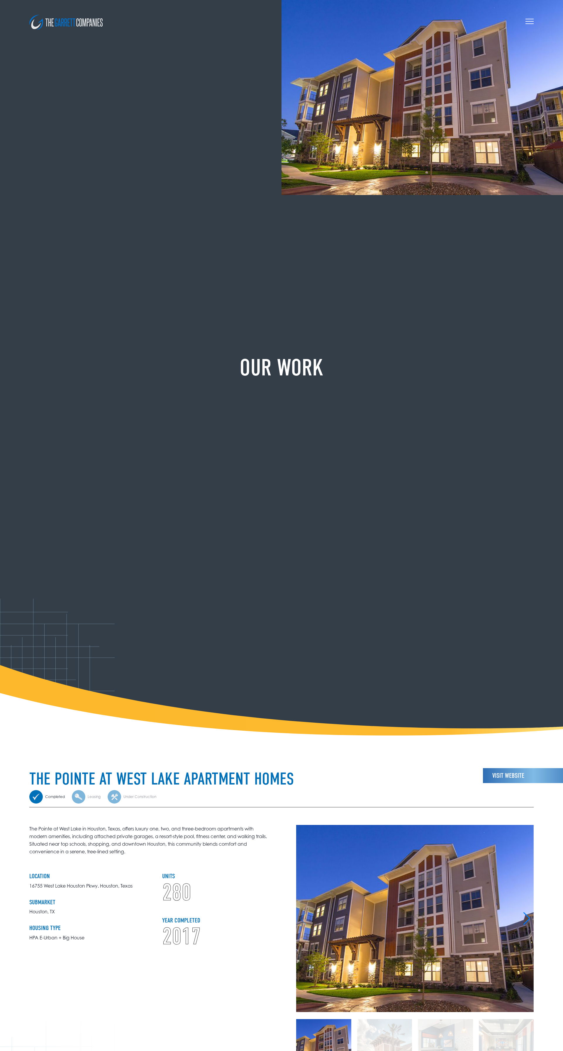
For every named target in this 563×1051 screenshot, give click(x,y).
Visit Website (508, 776)
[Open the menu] (529, 22)
